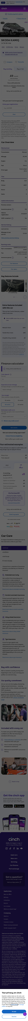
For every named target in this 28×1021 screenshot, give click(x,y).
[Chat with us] (25, 1014)
